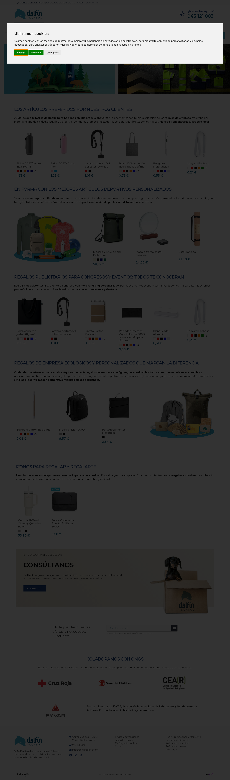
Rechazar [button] (36, 52)
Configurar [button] (53, 52)
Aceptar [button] (21, 52)
